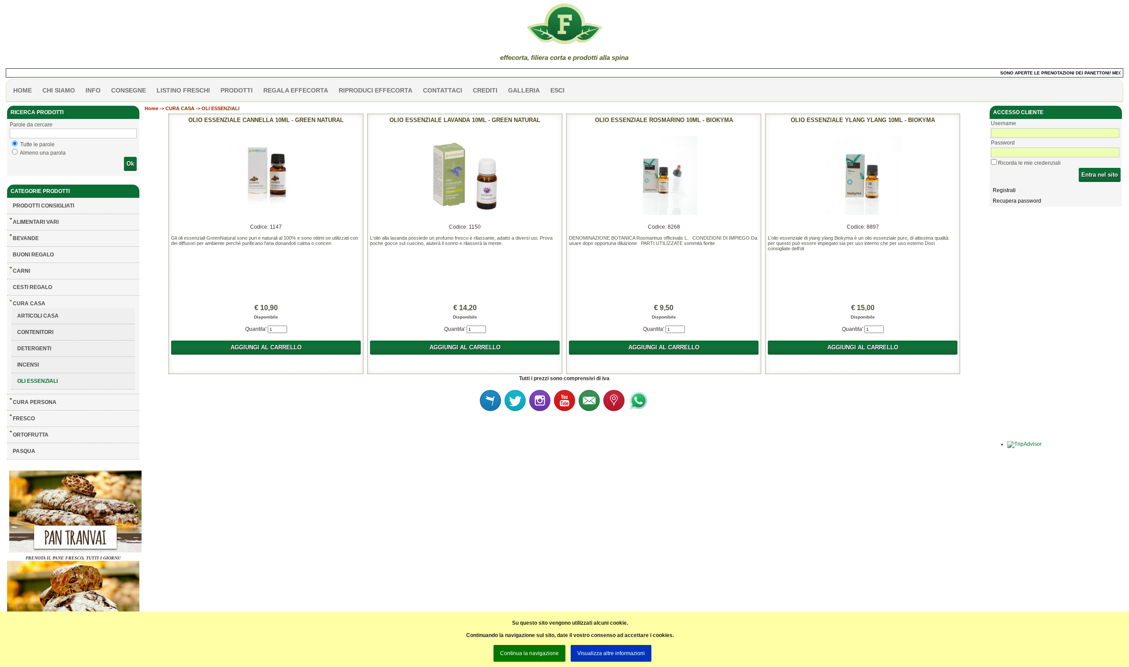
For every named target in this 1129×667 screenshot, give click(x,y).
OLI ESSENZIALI (37, 381)
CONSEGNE (128, 90)
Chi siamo (58, 90)
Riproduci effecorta (375, 90)
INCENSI (28, 365)
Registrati (1004, 190)
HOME (22, 90)
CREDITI (485, 90)
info (93, 90)
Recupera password (1017, 201)
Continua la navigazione (529, 653)
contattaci (442, 90)
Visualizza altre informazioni (611, 653)
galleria (524, 90)
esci (557, 90)
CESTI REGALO (32, 287)
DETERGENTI (34, 348)
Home (151, 108)
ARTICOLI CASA (38, 316)
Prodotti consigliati (43, 206)
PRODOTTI (237, 90)
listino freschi (183, 90)
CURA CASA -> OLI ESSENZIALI (202, 108)
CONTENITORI (35, 332)
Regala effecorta (295, 90)
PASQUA (24, 451)
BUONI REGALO (33, 255)
